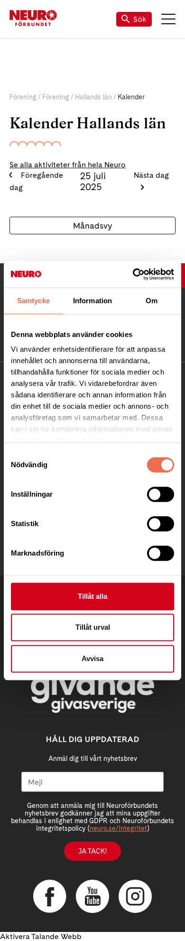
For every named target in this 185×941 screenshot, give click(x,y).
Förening (23, 97)
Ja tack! (92, 851)
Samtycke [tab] (33, 301)
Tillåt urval (92, 627)
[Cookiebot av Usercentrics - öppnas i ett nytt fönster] (133, 274)
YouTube (92, 896)
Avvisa (92, 658)
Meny (168, 19)
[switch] (160, 494)
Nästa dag (151, 175)
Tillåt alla (92, 596)
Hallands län (93, 97)
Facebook (49, 896)
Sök (140, 19)
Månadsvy (92, 225)
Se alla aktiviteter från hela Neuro (67, 164)
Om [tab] (151, 301)
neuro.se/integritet (118, 828)
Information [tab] (92, 301)
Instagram (135, 896)
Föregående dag (36, 181)
